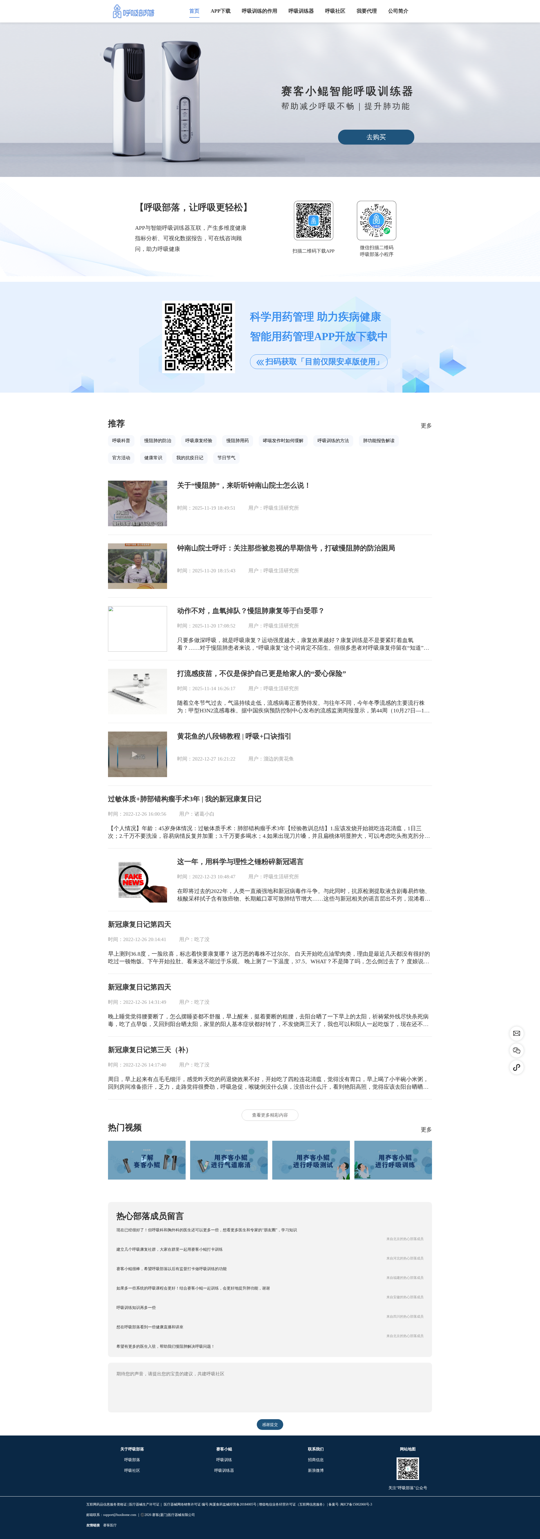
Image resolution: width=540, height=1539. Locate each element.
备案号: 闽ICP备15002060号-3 (350, 1504)
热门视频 (125, 1127)
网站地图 (408, 1449)
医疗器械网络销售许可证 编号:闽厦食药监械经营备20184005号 (210, 1504)
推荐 (116, 423)
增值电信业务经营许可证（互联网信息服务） (292, 1504)
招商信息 (316, 1460)
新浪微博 (316, 1470)
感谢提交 (270, 1425)
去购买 (376, 137)
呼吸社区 (132, 1470)
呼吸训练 (224, 1460)
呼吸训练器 (224, 1470)
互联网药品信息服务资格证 (106, 1504)
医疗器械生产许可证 (144, 1504)
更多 (426, 425)
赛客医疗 (110, 1525)
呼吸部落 (132, 1460)
